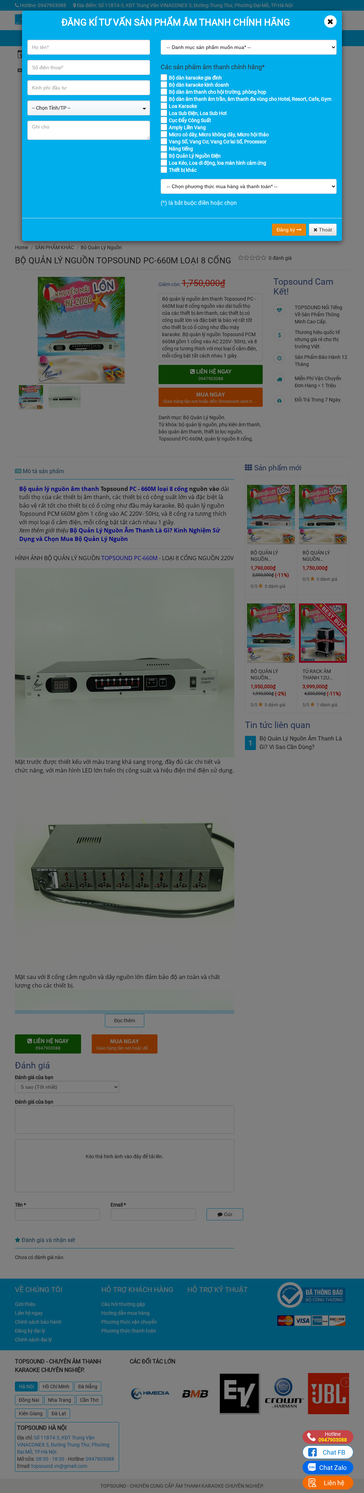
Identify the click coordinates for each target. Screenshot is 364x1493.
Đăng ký (286, 230)
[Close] (330, 21)
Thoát (324, 230)
